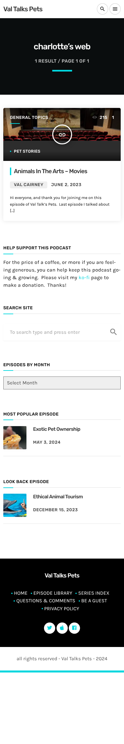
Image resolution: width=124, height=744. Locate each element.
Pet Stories (27, 151)
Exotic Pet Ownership (56, 429)
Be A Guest (94, 601)
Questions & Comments (45, 601)
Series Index (93, 593)
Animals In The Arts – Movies (50, 171)
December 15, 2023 (55, 510)
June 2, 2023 (66, 184)
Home (20, 593)
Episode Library (52, 593)
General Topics (29, 117)
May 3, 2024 (47, 442)
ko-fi (84, 277)
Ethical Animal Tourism (58, 497)
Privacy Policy (61, 609)
